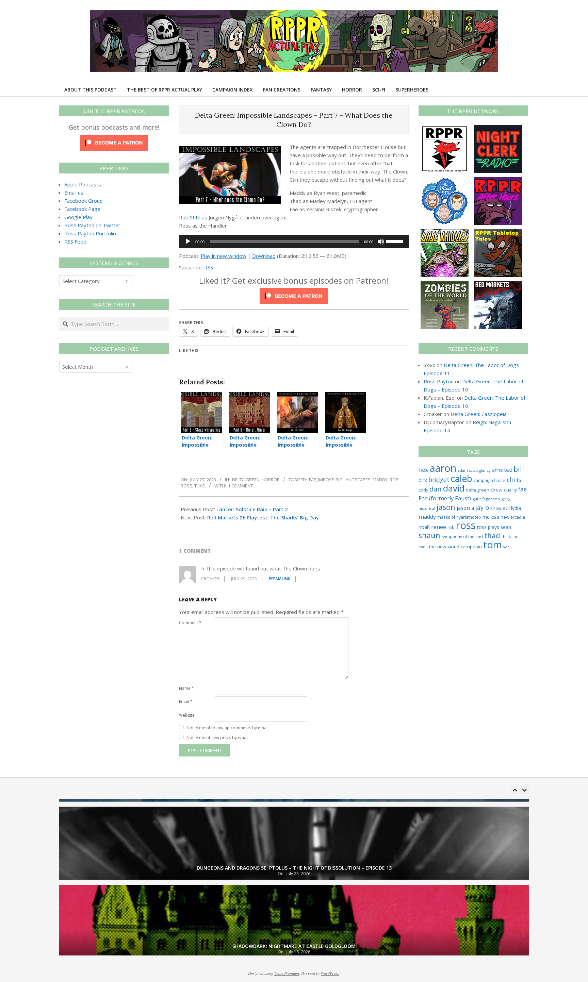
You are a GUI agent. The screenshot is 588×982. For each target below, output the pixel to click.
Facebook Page (82, 208)
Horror (271, 480)
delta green (477, 490)
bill (518, 469)
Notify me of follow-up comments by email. (228, 728)
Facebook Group (83, 200)
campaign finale (489, 480)
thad (200, 486)
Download (264, 255)
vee (506, 547)
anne (497, 470)
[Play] (187, 241)
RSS (208, 267)
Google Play (78, 217)
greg (505, 499)
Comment (190, 623)
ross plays (488, 527)
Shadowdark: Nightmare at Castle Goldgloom (294, 938)
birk (423, 480)
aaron (443, 468)
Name (186, 688)
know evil (500, 508)
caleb (461, 478)
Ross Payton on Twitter (92, 225)
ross (186, 486)
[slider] (395, 241)
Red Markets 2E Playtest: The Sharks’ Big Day (263, 517)
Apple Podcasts (82, 184)
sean (506, 527)
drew (497, 489)
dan (435, 489)
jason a (465, 508)
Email (186, 701)
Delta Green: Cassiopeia (479, 414)
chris (514, 479)
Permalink (279, 579)
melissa (491, 516)
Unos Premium (286, 973)
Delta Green (246, 480)
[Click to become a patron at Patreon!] (294, 292)
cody (423, 490)
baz (508, 470)
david (453, 488)
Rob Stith (189, 217)
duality (510, 490)
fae (312, 480)
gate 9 (478, 499)
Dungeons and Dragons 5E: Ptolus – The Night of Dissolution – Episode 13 (294, 860)
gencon (493, 498)
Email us (73, 192)
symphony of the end (462, 536)
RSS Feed (75, 241)
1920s (423, 470)
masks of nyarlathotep (459, 517)
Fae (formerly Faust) (445, 498)
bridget (439, 480)
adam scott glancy (474, 470)
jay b (482, 507)
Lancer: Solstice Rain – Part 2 (252, 509)
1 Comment (240, 486)
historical (427, 508)
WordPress (330, 973)
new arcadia (513, 517)
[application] (294, 241)
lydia (516, 508)
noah (424, 527)
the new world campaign (455, 547)
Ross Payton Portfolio (90, 233)
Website (187, 715)
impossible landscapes (344, 480)
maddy (380, 480)
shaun (429, 535)
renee (438, 527)
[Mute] (380, 241)
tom (492, 544)
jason (446, 507)
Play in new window (223, 255)
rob (394, 480)
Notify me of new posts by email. (217, 737)
